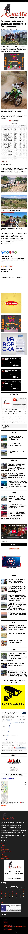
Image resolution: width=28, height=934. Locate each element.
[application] (14, 531)
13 (12, 893)
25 (5, 897)
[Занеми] (23, 537)
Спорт (2, 854)
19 (8, 895)
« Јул (2, 902)
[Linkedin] (7, 252)
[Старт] (2, 537)
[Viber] (13, 252)
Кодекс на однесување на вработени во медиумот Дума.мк (15, 926)
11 (5, 893)
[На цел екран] (25, 537)
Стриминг (3, 845)
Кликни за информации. (7, 778)
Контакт (5, 923)
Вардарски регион (5, 849)
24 (1, 897)
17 (1, 895)
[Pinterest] (10, 252)
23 (23, 895)
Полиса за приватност (8, 928)
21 (16, 895)
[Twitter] (5, 252)
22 (20, 895)
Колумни (3, 853)
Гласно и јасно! (4, 856)
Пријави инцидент (5, 858)
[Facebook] (2, 252)
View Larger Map (3, 805)
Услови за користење (8, 929)
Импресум (5, 922)
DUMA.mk (6, 428)
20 (12, 895)
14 (16, 893)
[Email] (15, 252)
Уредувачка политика (8, 925)
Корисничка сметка (14, 549)
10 (1, 893)
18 (5, 895)
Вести (2, 847)
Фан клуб (3, 844)
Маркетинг (6, 921)
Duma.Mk (2, 428)
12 (8, 893)
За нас (5, 919)
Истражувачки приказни (6, 851)
